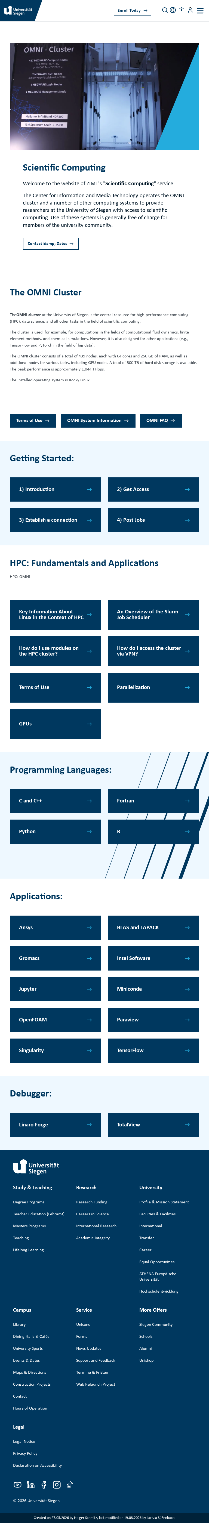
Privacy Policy (25, 1453)
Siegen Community (156, 1325)
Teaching (21, 1238)
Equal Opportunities (156, 1262)
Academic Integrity (93, 1238)
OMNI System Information (94, 420)
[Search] (165, 10)
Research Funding (91, 1202)
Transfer (146, 1238)
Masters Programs (29, 1226)
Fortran (125, 801)
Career (145, 1250)
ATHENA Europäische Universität (157, 1277)
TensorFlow (130, 1051)
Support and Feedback (95, 1360)
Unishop (146, 1360)
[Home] (36, 1167)
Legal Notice (24, 1441)
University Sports (28, 1348)
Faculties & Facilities (157, 1214)
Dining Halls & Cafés (31, 1336)
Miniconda (129, 989)
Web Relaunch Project (95, 1384)
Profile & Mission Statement (164, 1202)
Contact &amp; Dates (47, 244)
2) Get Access (133, 489)
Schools (145, 1336)
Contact (20, 1396)
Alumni (145, 1348)
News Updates (88, 1348)
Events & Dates (26, 1360)
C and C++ (30, 801)
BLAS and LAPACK (138, 928)
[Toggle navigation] (200, 10)
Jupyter (27, 989)
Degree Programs (28, 1202)
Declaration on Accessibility (37, 1465)
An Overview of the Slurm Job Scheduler (147, 614)
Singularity (31, 1051)
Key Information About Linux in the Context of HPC (51, 614)
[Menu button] (190, 10)
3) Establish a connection (48, 520)
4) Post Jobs (131, 520)
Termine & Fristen (92, 1372)
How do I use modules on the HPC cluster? (49, 651)
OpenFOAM (33, 1020)
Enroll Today (129, 10)
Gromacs (29, 958)
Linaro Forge (33, 1125)
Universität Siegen (43, 1501)
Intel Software (133, 958)
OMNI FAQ (157, 420)
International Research (96, 1226)
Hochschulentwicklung (159, 1291)
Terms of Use (29, 420)
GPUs (25, 724)
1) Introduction (36, 489)
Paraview (128, 1020)
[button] (181, 10)
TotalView (128, 1125)
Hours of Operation (30, 1408)
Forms (81, 1336)
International (150, 1226)
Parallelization (133, 687)
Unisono (83, 1325)
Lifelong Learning (28, 1250)
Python (27, 832)
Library (19, 1325)
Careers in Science (92, 1214)
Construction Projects (32, 1384)
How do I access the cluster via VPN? (149, 651)
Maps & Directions (29, 1372)
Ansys (26, 928)
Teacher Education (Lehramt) (38, 1214)
